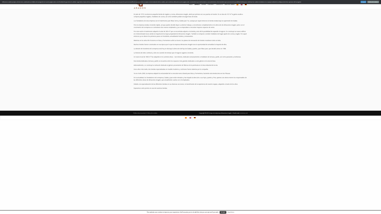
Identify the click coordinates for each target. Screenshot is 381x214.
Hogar (204, 4)
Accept (223, 212)
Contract (211, 4)
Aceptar (363, 2)
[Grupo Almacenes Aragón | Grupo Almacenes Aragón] (146, 4)
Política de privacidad (139, 113)
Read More (231, 212)
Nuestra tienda (230, 4)
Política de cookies (152, 113)
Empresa (197, 4)
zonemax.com (244, 113)
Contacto (219, 4)
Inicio (191, 4)
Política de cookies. (373, 2)
